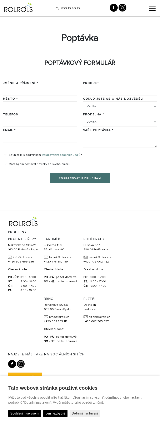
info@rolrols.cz (22, 257)
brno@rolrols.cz (59, 317)
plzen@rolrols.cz (99, 317)
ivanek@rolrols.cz (100, 257)
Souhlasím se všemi (24, 413)
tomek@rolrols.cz (60, 257)
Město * (10, 98)
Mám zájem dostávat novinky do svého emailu (39, 164)
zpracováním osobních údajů (61, 155)
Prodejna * (93, 114)
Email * (9, 130)
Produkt (91, 83)
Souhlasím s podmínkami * (45, 155)
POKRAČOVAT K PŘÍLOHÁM (80, 178)
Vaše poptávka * (98, 130)
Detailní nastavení (85, 413)
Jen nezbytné (55, 413)
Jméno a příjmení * (20, 83)
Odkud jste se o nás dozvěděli (113, 98)
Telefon (11, 114)
